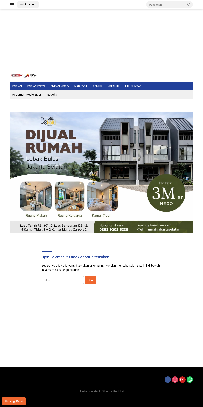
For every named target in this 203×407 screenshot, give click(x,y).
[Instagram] (175, 379)
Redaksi (52, 94)
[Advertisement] (101, 41)
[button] (189, 4)
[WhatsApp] (190, 379)
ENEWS (17, 86)
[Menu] (12, 4)
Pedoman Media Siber (26, 94)
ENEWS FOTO (36, 86)
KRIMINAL (114, 86)
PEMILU (97, 86)
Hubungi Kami (14, 401)
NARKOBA (80, 86)
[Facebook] (168, 379)
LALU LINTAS (133, 86)
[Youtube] (182, 379)
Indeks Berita (28, 4)
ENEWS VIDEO (60, 86)
